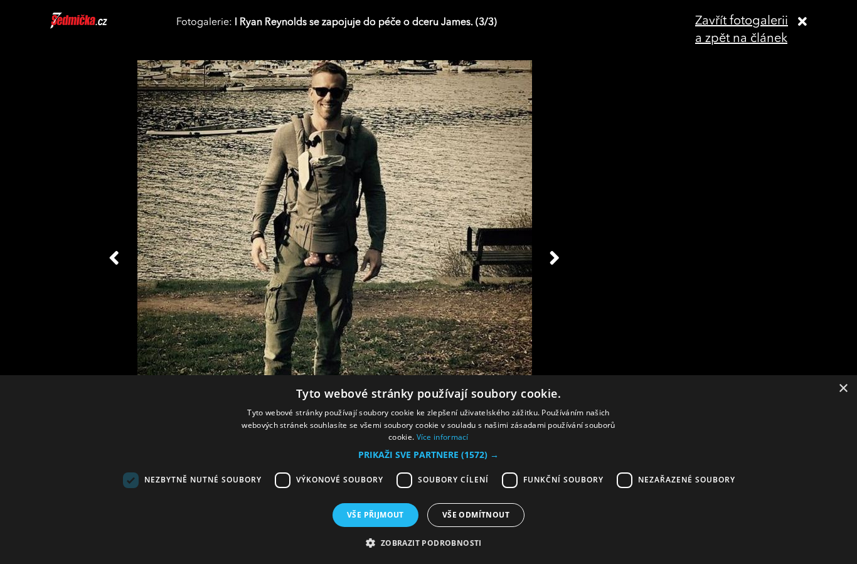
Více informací (443, 437)
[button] (428, 455)
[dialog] (428, 469)
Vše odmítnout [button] (475, 514)
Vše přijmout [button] (375, 514)
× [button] (843, 388)
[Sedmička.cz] (94, 26)
